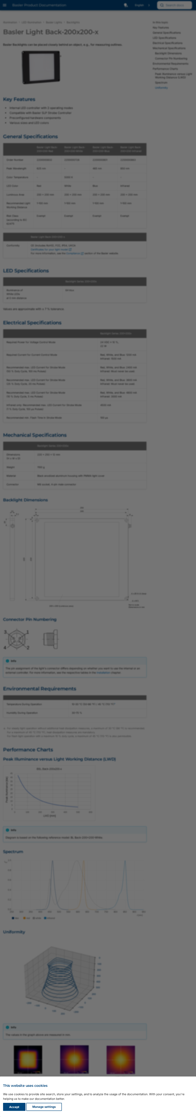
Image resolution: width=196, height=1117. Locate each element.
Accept (14, 1107)
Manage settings (44, 1107)
